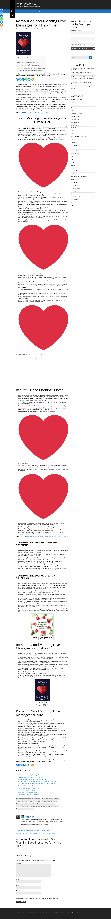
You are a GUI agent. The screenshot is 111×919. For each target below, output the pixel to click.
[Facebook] (12, 11)
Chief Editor (30, 29)
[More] (32, 78)
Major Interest (74, 41)
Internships (74, 145)
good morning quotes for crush (46, 804)
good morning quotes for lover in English (48, 806)
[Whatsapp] (26, 78)
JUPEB (72, 159)
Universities (74, 199)
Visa (72, 202)
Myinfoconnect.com (45, 110)
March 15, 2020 (21, 29)
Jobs (69, 11)
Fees (72, 133)
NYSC (72, 174)
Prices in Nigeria (77, 11)
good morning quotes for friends (26, 806)
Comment (19, 863)
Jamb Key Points (75, 151)
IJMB (72, 139)
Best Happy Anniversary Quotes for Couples (39, 355)
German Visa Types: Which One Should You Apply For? (82, 83)
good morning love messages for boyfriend (29, 801)
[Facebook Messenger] (29, 78)
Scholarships (61, 11)
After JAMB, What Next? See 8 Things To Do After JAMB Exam (33, 830)
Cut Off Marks (75, 125)
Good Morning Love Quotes (50, 801)
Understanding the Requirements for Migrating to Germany (81, 73)
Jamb (40, 11)
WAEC (45, 11)
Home (17, 11)
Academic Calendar (76, 99)
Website (18, 891)
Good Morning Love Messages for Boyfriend (33, 65)
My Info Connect (27, 3)
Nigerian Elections (76, 171)
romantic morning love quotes (25, 809)
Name (18, 879)
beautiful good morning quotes (52, 798)
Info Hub (23, 11)
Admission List (75, 105)
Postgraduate (75, 185)
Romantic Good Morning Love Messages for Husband (31, 68)
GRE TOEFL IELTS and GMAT (78, 136)
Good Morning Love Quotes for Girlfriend (32, 66)
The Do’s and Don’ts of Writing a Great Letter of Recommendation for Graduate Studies (82, 78)
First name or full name (77, 30)
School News (32, 11)
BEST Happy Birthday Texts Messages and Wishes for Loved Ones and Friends (45, 113)
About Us (86, 11)
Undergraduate (75, 197)
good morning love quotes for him (26, 804)
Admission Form (75, 102)
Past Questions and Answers (79, 177)
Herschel (35, 916)
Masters (73, 165)
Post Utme (52, 11)
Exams (73, 131)
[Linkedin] (23, 78)
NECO (72, 168)
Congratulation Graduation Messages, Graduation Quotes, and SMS (35, 833)
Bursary (73, 108)
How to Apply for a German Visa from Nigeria (81, 87)
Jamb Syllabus (75, 154)
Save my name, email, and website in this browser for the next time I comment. (38, 898)
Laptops (73, 162)
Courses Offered (75, 116)
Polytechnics (74, 179)
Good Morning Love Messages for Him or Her (29, 62)
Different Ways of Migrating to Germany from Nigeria (82, 69)
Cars (72, 111)
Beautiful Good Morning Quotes (26, 64)
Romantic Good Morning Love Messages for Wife (30, 70)
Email (18, 885)
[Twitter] (12, 15)
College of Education (77, 113)
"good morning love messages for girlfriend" (29, 798)
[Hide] (0, 28)
